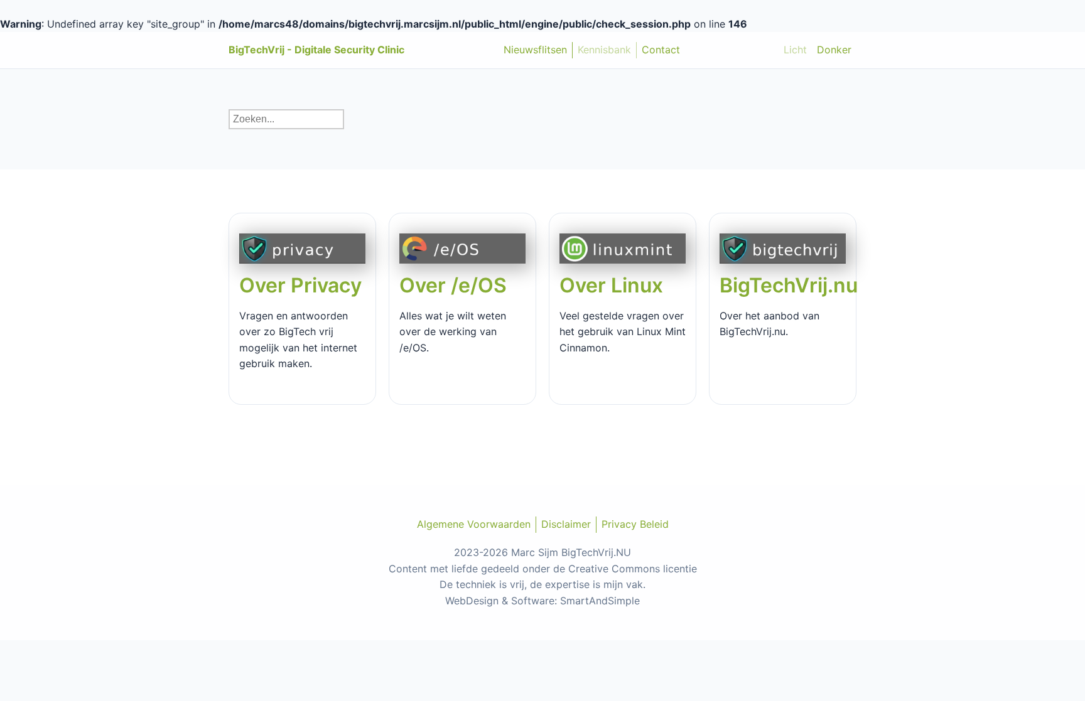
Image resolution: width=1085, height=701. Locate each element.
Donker (834, 49)
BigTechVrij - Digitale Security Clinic (316, 49)
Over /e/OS (453, 285)
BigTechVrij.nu (789, 285)
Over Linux (611, 285)
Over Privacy (300, 285)
